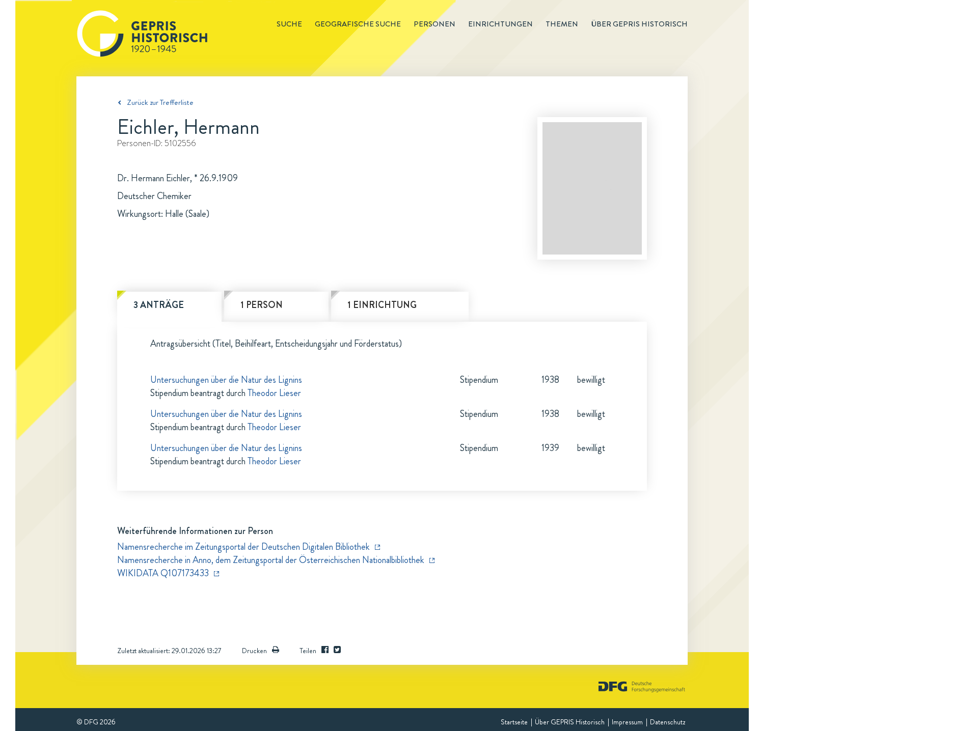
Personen (434, 24)
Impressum (627, 722)
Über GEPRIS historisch (639, 24)
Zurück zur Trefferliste (160, 102)
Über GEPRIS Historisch (570, 722)
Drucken (254, 650)
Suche (289, 24)
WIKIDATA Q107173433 (163, 573)
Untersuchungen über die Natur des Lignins (226, 379)
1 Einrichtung (382, 305)
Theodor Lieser (274, 393)
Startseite (514, 722)
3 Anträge (158, 305)
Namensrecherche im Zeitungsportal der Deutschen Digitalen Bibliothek (243, 546)
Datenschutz (667, 722)
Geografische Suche (358, 24)
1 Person (261, 305)
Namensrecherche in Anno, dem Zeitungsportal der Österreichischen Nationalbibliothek (270, 560)
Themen (562, 24)
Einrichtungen (500, 24)
